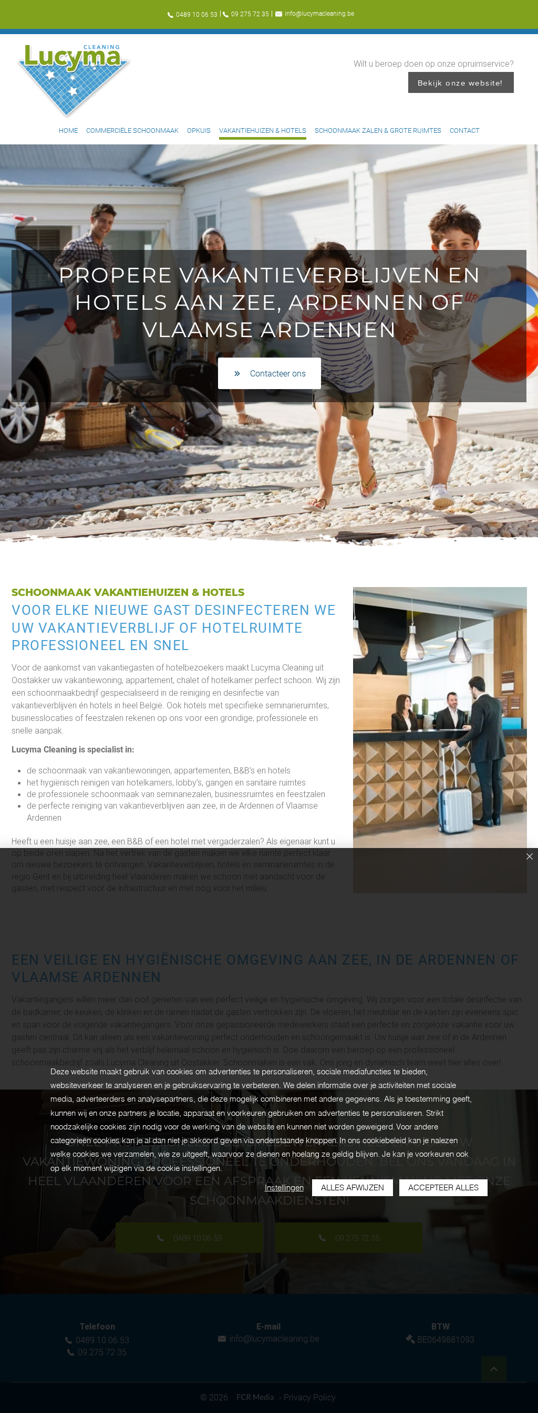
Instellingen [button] (284, 1187)
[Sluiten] (529, 857)
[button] (440, 740)
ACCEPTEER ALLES (443, 1187)
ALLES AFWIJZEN (352, 1187)
